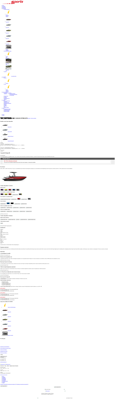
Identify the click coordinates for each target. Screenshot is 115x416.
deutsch (3, 114)
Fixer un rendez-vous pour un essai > (5, 348)
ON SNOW (4, 380)
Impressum (1, 384)
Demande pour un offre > (4, 351)
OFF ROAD (4, 378)
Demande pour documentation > (5, 346)
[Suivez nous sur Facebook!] (2, 364)
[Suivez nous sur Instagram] (7, 364)
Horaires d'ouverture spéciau (3, 374)
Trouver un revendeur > (3, 349)
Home (3, 376)
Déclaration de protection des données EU (22, 384)
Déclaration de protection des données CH (10, 384)
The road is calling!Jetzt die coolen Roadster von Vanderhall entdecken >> (67, 394)
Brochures (29, 118)
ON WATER (4, 379)
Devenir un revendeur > (3, 352)
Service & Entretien (5, 381)
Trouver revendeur (33, 118)
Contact (3, 382)
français (3, 115)
